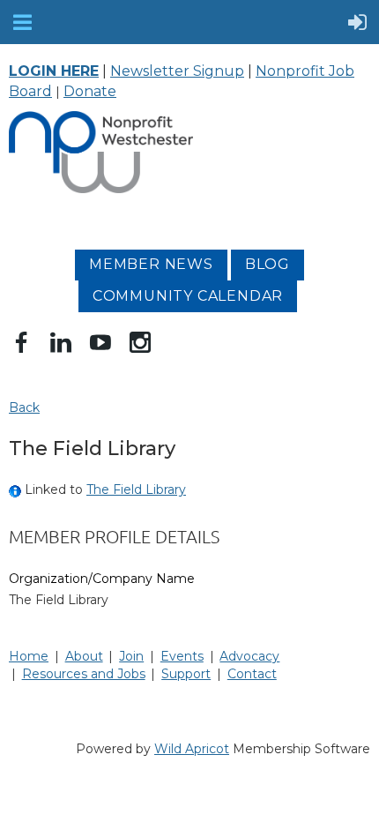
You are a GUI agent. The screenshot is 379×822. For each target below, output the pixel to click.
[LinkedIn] (60, 342)
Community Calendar (188, 296)
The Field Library (136, 489)
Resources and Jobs (83, 674)
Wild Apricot (191, 749)
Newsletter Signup (177, 71)
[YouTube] (100, 342)
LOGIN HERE (54, 71)
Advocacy (249, 656)
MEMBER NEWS (151, 264)
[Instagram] (140, 342)
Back (24, 407)
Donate (89, 91)
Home (28, 656)
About (84, 656)
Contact (252, 674)
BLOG (267, 264)
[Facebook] (21, 342)
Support (186, 674)
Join (131, 656)
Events (182, 656)
